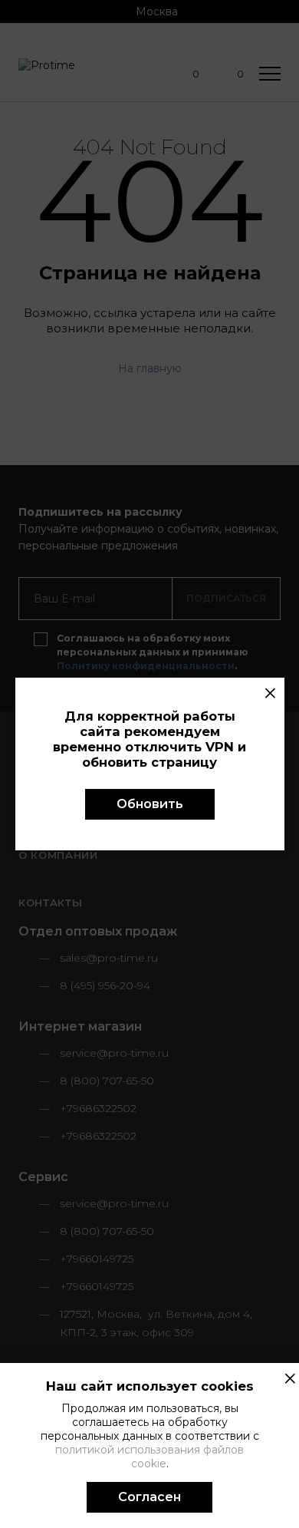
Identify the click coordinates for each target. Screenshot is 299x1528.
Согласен (149, 1497)
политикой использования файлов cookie (149, 1456)
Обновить (150, 804)
